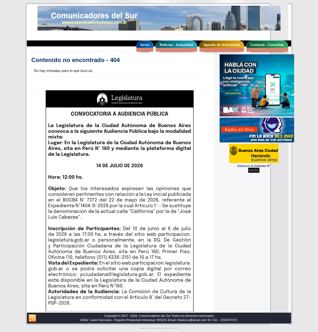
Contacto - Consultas (267, 45)
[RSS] (32, 318)
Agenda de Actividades (221, 45)
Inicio (145, 45)
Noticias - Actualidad (176, 45)
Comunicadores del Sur (94, 15)
